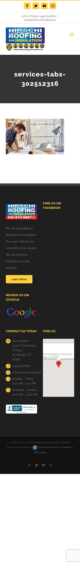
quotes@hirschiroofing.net (40, 19)
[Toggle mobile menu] (72, 34)
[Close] (69, 345)
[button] (59, 364)
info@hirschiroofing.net (24, 372)
